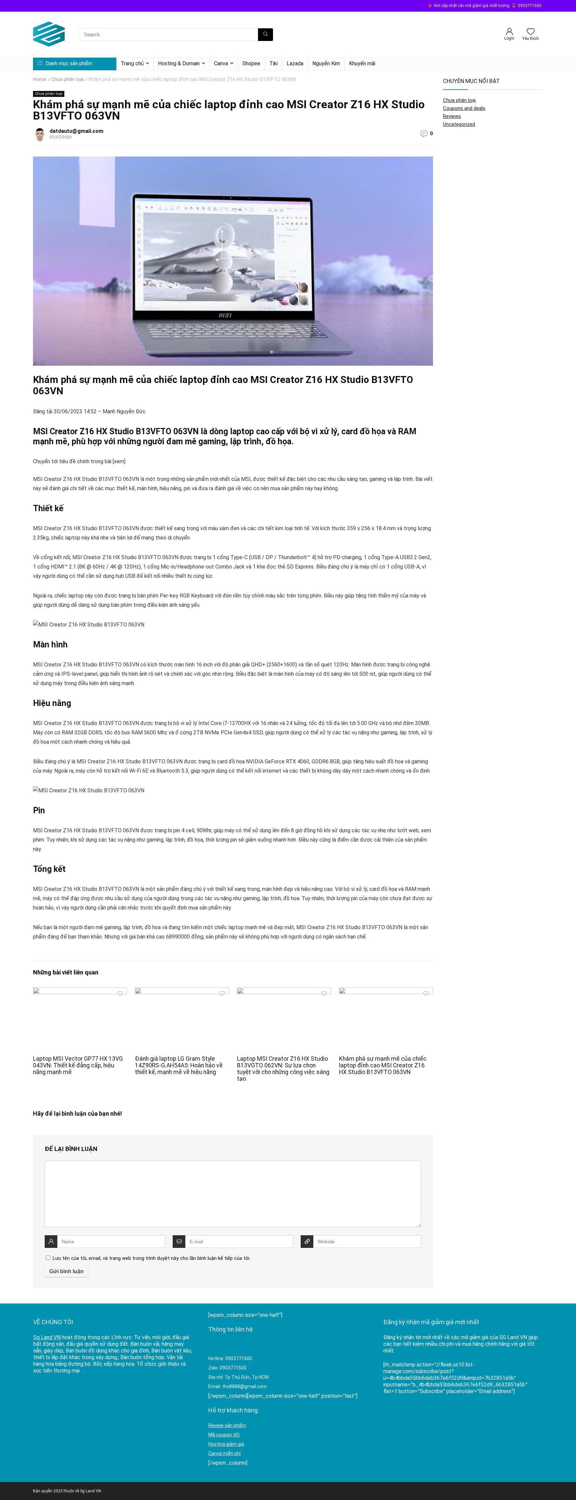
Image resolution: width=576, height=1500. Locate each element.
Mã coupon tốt (224, 1434)
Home (39, 79)
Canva (221, 63)
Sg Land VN (47, 1337)
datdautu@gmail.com (76, 131)
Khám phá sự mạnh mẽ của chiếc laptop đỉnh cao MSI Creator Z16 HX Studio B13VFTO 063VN (383, 1065)
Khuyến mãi (362, 63)
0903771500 (529, 5)
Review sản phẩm (227, 1425)
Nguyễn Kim (326, 63)
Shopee (251, 63)
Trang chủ (132, 63)
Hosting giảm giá (226, 1444)
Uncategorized (459, 124)
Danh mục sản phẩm (68, 63)
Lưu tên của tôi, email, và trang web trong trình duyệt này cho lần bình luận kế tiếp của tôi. (151, 1258)
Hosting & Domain (179, 63)
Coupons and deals (464, 108)
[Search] (265, 34)
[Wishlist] (531, 32)
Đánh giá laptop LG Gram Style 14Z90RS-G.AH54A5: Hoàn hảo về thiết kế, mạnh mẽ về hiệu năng (179, 1065)
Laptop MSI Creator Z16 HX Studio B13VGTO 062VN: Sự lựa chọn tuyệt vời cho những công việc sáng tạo (283, 1068)
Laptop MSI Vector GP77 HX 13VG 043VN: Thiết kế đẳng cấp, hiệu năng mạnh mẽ (78, 1065)
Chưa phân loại (67, 79)
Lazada (295, 63)
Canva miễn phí (224, 1453)
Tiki (273, 63)
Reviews (452, 116)
